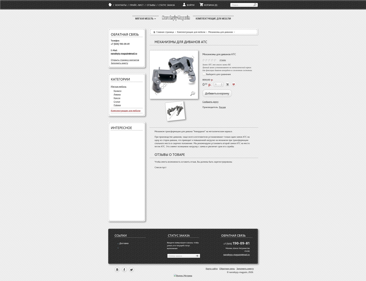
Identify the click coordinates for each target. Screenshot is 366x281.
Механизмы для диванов (220, 32)
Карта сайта (212, 268)
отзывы (223, 60)
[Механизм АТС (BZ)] (175, 111)
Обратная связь (227, 268)
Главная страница (165, 32)
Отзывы (151, 5)
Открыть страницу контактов (125, 60)
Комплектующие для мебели (213, 18)
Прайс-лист (137, 5)
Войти (190, 5)
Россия (222, 107)
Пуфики (117, 105)
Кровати (117, 91)
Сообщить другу (210, 101)
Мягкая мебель (144, 18)
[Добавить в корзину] (227, 84)
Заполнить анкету (119, 63)
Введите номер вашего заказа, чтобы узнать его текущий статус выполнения (183, 245)
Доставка (124, 243)
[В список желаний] (234, 84)
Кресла (117, 98)
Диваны (117, 94)
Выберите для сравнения (218, 74)
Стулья (117, 101)
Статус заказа (167, 5)
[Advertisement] (127, 176)
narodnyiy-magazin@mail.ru (124, 53)
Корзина (210, 5)
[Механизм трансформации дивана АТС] (174, 74)
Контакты (121, 5)
